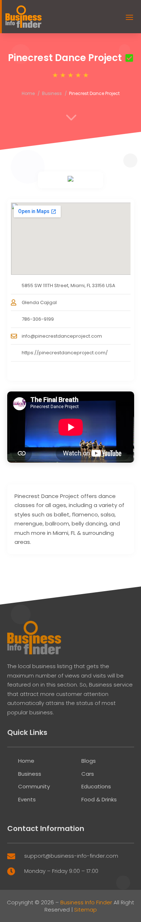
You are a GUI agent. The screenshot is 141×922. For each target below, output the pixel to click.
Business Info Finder (86, 902)
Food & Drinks (99, 799)
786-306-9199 (38, 319)
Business (52, 93)
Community (34, 786)
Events (27, 799)
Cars (87, 774)
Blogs (88, 761)
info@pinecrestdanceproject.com (62, 336)
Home (28, 93)
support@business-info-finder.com (71, 856)
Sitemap (85, 909)
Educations (96, 786)
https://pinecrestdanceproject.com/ (65, 352)
